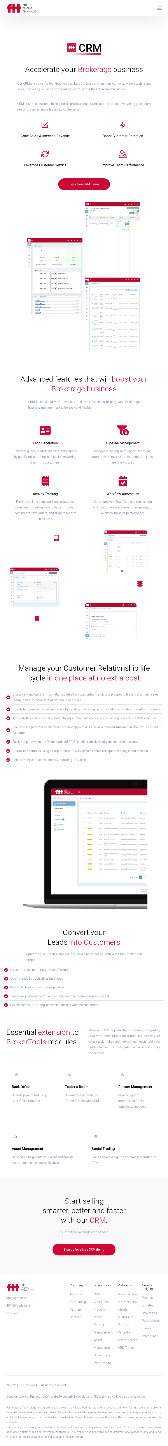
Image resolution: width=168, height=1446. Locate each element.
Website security (62, 1396)
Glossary (100, 1396)
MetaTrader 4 (127, 1294)
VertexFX (124, 1332)
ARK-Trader (126, 1347)
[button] (84, 184)
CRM (97, 1294)
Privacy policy (39, 1396)
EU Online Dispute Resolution (127, 1396)
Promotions (150, 1336)
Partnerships (151, 1320)
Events (146, 1328)
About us (76, 1294)
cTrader (123, 1309)
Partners (76, 1309)
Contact (75, 1317)
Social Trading (103, 1355)
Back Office (101, 1302)
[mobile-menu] (157, 8)
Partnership (78, 1302)
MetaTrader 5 (127, 1302)
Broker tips (149, 1313)
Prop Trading (103, 1363)
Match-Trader (127, 1340)
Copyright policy (17, 1396)
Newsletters (83, 1396)
